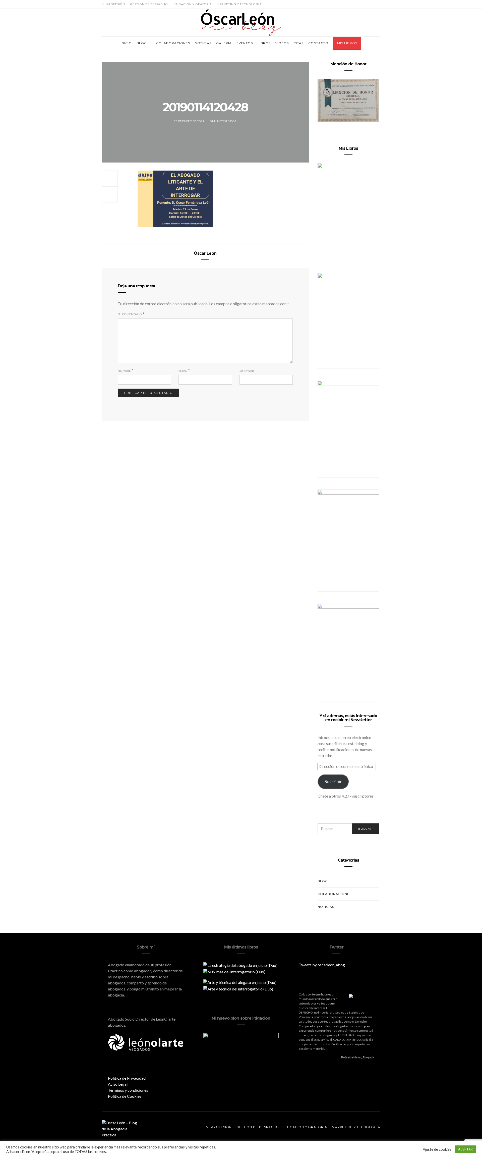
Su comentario (130, 314)
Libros (264, 43)
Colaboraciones (173, 43)
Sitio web (246, 371)
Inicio (126, 43)
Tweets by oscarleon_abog (322, 964)
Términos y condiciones (128, 1090)
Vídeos (282, 43)
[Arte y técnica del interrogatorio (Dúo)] (238, 988)
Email (182, 371)
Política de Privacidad (127, 1078)
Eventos (244, 43)
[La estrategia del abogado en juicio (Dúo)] (240, 964)
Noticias (203, 43)
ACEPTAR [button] (465, 1149)
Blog (142, 43)
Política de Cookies (124, 1096)
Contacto (318, 43)
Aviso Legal (118, 1084)
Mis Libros (347, 43)
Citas (298, 43)
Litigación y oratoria (192, 4)
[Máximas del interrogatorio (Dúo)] (234, 971)
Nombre (124, 371)
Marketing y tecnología (239, 4)
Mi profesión (113, 4)
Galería (224, 43)
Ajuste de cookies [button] (437, 1149)
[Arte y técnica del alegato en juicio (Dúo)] (239, 981)
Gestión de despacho (149, 4)
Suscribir (333, 781)
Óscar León (205, 253)
